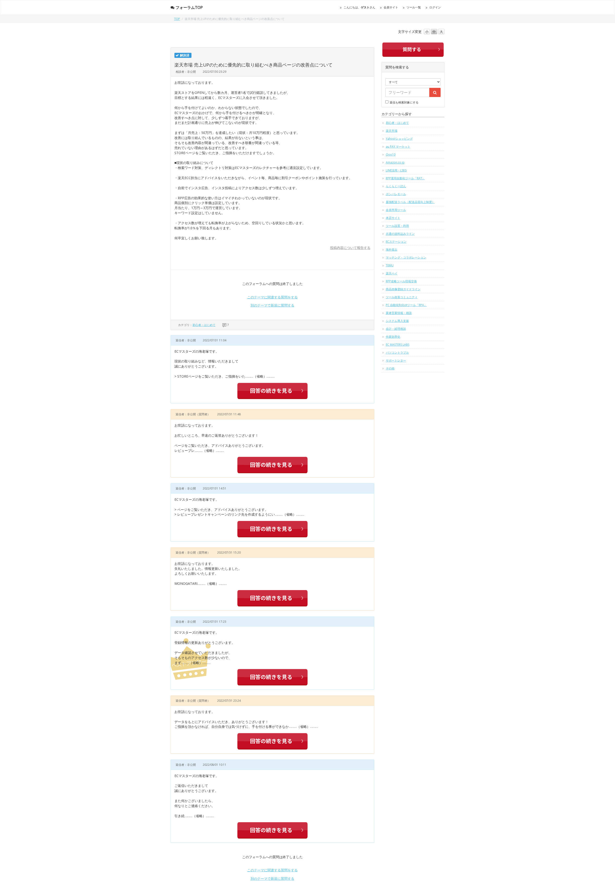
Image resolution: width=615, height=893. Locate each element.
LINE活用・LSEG (396, 170)
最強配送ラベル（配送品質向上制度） (410, 202)
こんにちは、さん (359, 7)
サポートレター (396, 360)
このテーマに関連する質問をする (272, 297)
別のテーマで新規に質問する (272, 305)
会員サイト (391, 7)
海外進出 (391, 249)
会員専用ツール (396, 210)
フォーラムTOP (189, 7)
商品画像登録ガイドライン (403, 289)
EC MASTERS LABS (397, 345)
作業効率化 (393, 337)
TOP (177, 19)
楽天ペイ (391, 273)
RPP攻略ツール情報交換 (401, 281)
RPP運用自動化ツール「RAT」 (405, 178)
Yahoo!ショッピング (399, 139)
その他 (390, 368)
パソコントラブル (397, 352)
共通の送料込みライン (400, 234)
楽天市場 (391, 131)
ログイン (435, 7)
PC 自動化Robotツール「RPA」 (406, 305)
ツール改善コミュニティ (402, 297)
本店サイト (393, 218)
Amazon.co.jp (395, 162)
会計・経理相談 (396, 329)
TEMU (390, 265)
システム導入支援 (397, 321)
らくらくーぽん (396, 186)
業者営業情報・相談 (399, 313)
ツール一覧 (413, 7)
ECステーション (396, 242)
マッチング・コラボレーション (406, 257)
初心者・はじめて (203, 325)
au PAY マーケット (398, 147)
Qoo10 (390, 154)
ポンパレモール (396, 194)
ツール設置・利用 (397, 226)
